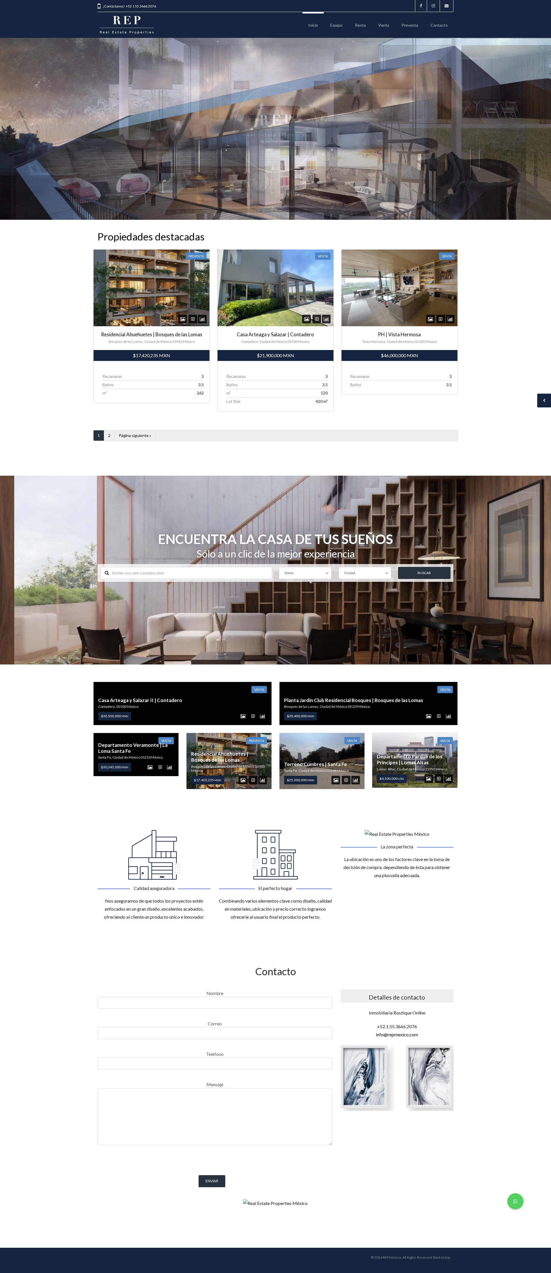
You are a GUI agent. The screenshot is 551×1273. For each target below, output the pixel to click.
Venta (383, 25)
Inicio (313, 25)
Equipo (336, 25)
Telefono (215, 1054)
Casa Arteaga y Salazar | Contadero (275, 334)
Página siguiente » (135, 435)
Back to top (441, 1257)
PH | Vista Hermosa (399, 334)
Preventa (409, 25)
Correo (215, 1023)
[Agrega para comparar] (193, 319)
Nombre (214, 993)
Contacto (439, 25)
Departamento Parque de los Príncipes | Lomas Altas (409, 759)
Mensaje (214, 1084)
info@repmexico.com (397, 1034)
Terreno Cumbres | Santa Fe (315, 764)
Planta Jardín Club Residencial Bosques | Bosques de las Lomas (353, 700)
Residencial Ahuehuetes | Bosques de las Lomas (151, 334)
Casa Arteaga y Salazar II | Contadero (140, 700)
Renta (360, 25)
